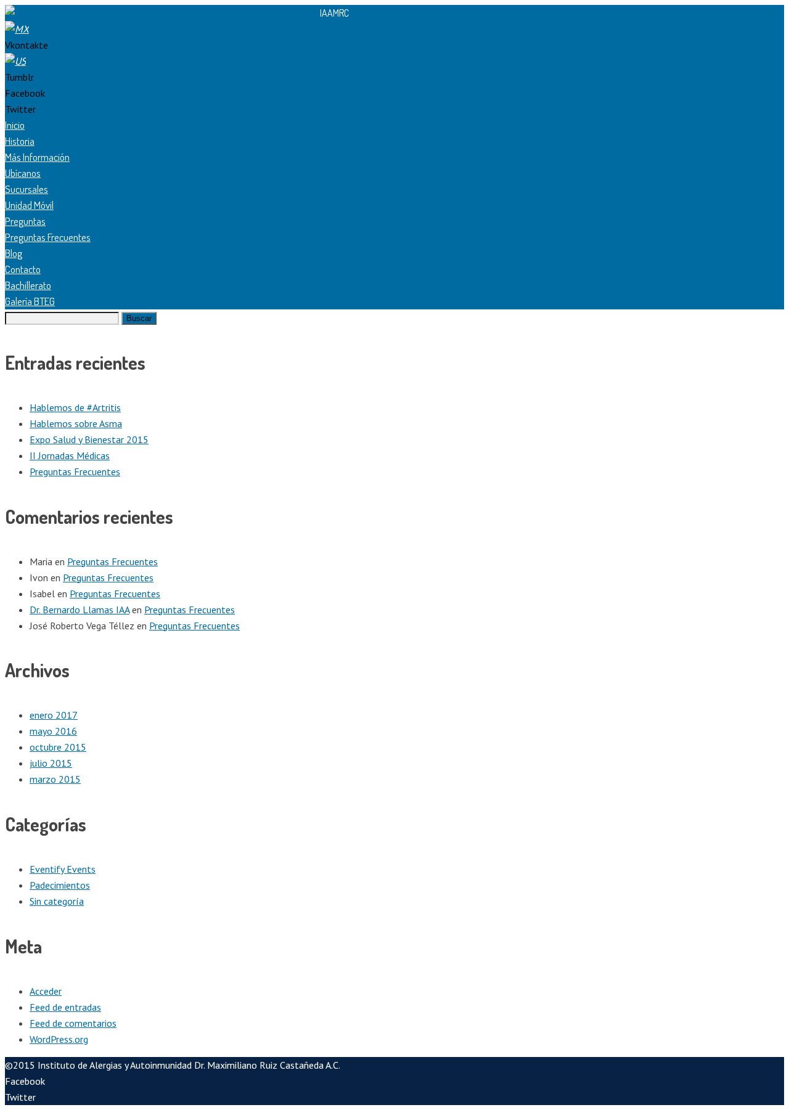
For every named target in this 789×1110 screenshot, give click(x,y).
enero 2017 (54, 715)
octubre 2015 (58, 747)
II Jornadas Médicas (70, 455)
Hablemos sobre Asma (76, 423)
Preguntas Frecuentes (75, 471)
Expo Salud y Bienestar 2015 (89, 439)
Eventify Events (63, 869)
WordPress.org (59, 1039)
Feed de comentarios (73, 1023)
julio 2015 (51, 763)
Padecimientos (60, 885)
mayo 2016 (53, 731)
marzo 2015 (55, 779)
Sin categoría (57, 901)
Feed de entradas (65, 1007)
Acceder (46, 991)
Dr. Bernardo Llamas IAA (79, 609)
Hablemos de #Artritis (75, 407)
